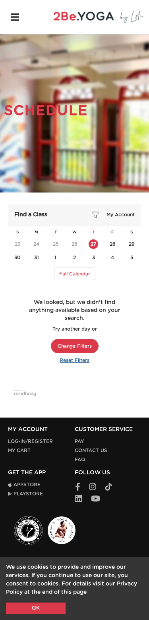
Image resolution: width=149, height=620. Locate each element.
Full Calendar (74, 273)
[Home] (98, 17)
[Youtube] (96, 499)
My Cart (19, 450)
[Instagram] (93, 487)
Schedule (46, 111)
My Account (120, 214)
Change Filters (75, 346)
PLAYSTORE (27, 493)
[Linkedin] (79, 499)
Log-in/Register (30, 441)
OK (36, 608)
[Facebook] (78, 487)
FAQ (80, 459)
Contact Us (91, 450)
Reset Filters (74, 360)
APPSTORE (26, 484)
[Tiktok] (108, 487)
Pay (79, 441)
